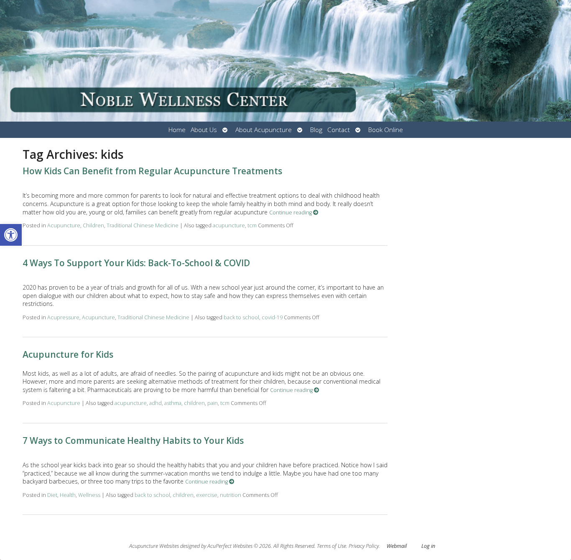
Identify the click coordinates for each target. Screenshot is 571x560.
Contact (338, 129)
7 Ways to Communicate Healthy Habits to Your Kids (133, 440)
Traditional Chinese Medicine (142, 225)
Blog (316, 129)
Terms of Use (331, 546)
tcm (252, 225)
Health (68, 495)
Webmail (397, 546)
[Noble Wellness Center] (285, 61)
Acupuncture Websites (154, 546)
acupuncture (229, 225)
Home (177, 129)
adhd (155, 403)
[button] (11, 235)
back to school (241, 317)
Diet (52, 495)
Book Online (385, 129)
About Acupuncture (263, 129)
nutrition (230, 495)
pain (212, 403)
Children (93, 225)
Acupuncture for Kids (68, 354)
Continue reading (291, 212)
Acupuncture (63, 225)
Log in (428, 546)
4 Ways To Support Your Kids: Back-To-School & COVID (136, 263)
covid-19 (272, 317)
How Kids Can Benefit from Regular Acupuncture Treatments (152, 171)
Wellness (89, 495)
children (194, 403)
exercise (206, 495)
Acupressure (63, 317)
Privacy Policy (364, 546)
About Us (204, 129)
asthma (172, 403)
